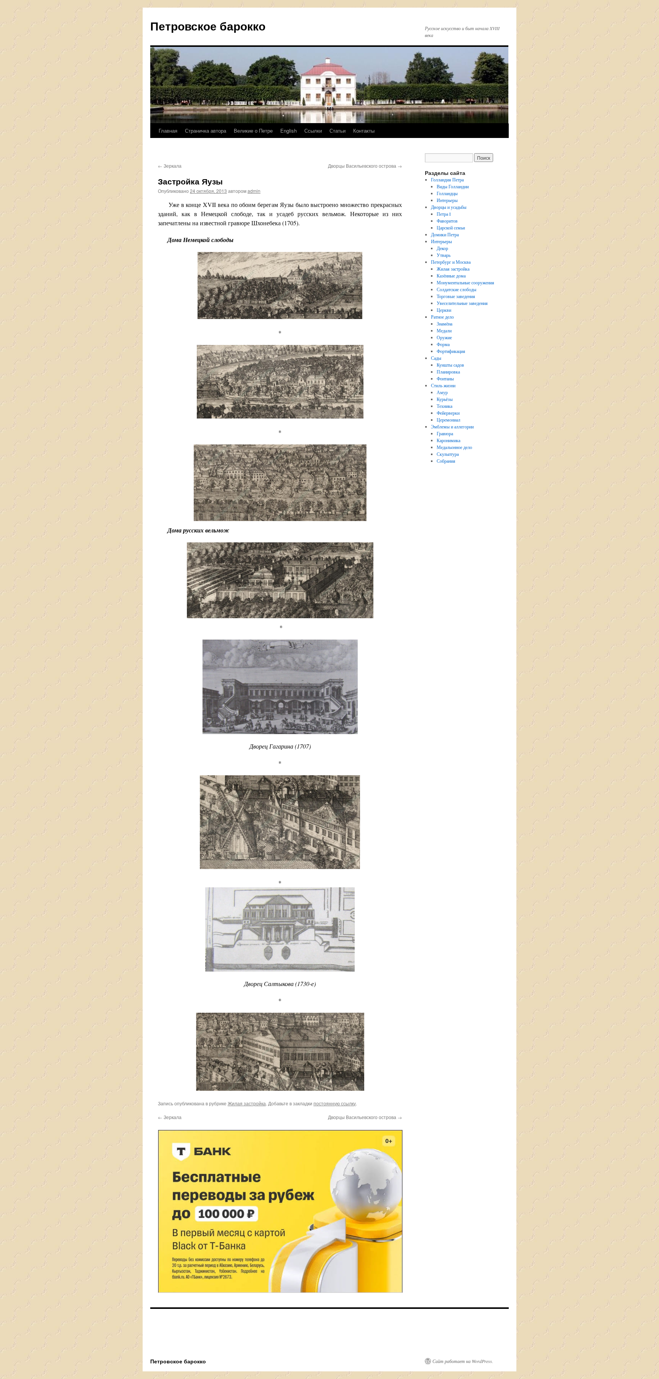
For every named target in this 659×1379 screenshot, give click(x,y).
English (288, 130)
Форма (443, 344)
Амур (442, 392)
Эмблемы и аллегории (452, 426)
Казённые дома (451, 276)
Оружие (444, 337)
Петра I (444, 214)
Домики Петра (445, 234)
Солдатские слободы (456, 289)
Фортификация (451, 351)
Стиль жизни (443, 385)
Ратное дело (442, 317)
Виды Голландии (453, 186)
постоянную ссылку (334, 1103)
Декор (442, 248)
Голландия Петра (447, 179)
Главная (168, 130)
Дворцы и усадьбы (448, 207)
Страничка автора (205, 130)
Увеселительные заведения (462, 303)
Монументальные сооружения (465, 282)
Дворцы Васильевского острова (365, 165)
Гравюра (445, 433)
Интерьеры (447, 200)
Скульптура (448, 454)
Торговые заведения (456, 296)
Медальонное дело (454, 447)
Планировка (448, 372)
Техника (444, 406)
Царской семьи (451, 227)
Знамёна (444, 324)
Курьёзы (445, 399)
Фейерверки (448, 413)
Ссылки (313, 130)
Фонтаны (445, 378)
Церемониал (448, 420)
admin (254, 191)
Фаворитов (447, 221)
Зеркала (170, 165)
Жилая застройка (247, 1103)
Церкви (444, 310)
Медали (444, 330)
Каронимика (448, 440)
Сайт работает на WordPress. (462, 1361)
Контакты (364, 130)
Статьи (338, 130)
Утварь (443, 255)
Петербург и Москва (451, 262)
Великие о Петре (253, 130)
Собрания (446, 461)
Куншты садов (450, 365)
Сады (436, 358)
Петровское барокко (207, 26)
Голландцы (447, 193)
